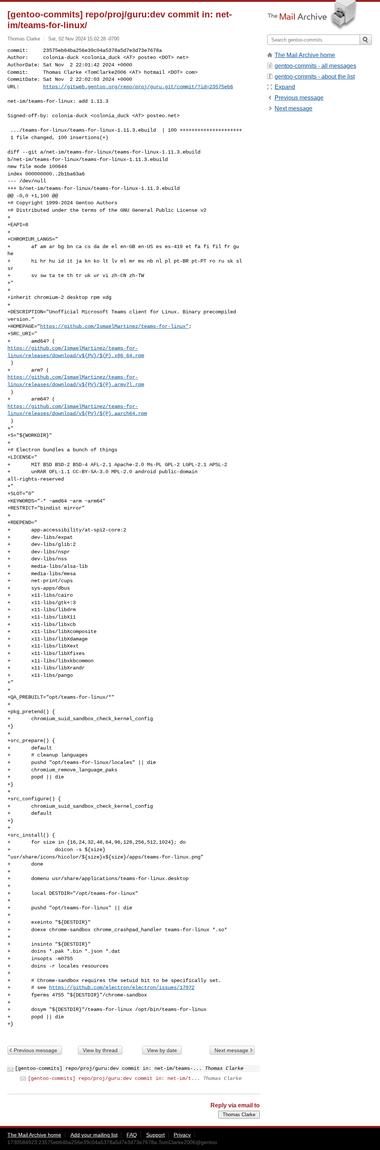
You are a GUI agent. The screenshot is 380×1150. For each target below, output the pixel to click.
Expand (285, 87)
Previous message (35, 1050)
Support (155, 1135)
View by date (162, 1050)
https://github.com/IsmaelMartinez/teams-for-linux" (114, 326)
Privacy (182, 1135)
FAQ (132, 1135)
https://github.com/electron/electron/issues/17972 (121, 988)
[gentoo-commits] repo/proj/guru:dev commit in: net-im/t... (114, 1078)
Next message (231, 1050)
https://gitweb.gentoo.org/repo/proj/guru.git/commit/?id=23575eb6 (138, 87)
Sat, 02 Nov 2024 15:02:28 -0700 (83, 39)
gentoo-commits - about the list (315, 76)
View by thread (100, 1050)
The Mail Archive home (305, 55)
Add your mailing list (94, 1135)
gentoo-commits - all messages (315, 66)
